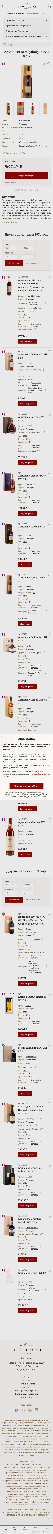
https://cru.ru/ (13, 765)
